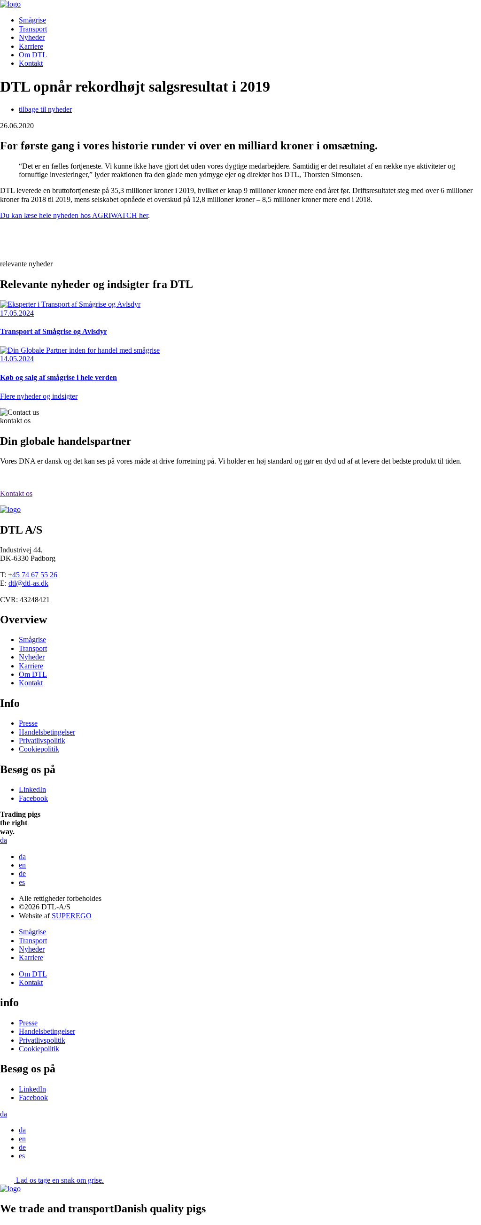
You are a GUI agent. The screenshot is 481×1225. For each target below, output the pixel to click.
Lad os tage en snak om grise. (60, 1180)
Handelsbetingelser (47, 732)
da (22, 857)
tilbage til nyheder (45, 109)
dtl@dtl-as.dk (28, 583)
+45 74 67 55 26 (32, 575)
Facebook (33, 798)
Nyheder (32, 37)
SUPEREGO (72, 916)
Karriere (31, 46)
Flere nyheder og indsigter (39, 396)
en (22, 865)
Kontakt (31, 63)
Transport (33, 29)
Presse (28, 723)
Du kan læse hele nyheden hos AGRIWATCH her (74, 215)
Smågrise (32, 20)
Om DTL (33, 55)
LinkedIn (32, 789)
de (22, 873)
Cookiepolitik (39, 749)
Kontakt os (16, 493)
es (22, 882)
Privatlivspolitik (42, 740)
